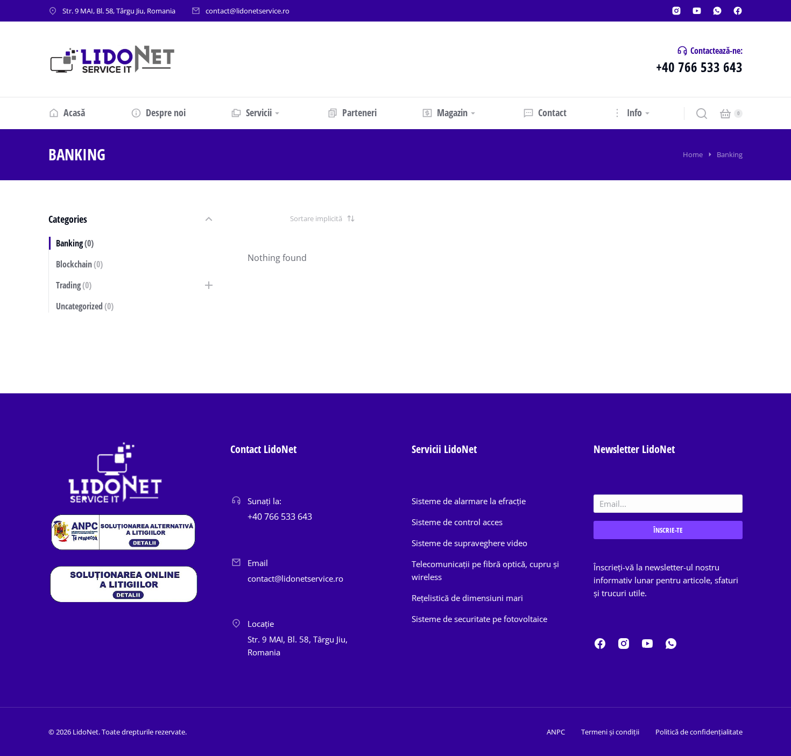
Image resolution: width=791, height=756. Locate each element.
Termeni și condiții (610, 732)
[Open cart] (725, 113)
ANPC (556, 732)
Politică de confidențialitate (699, 732)
